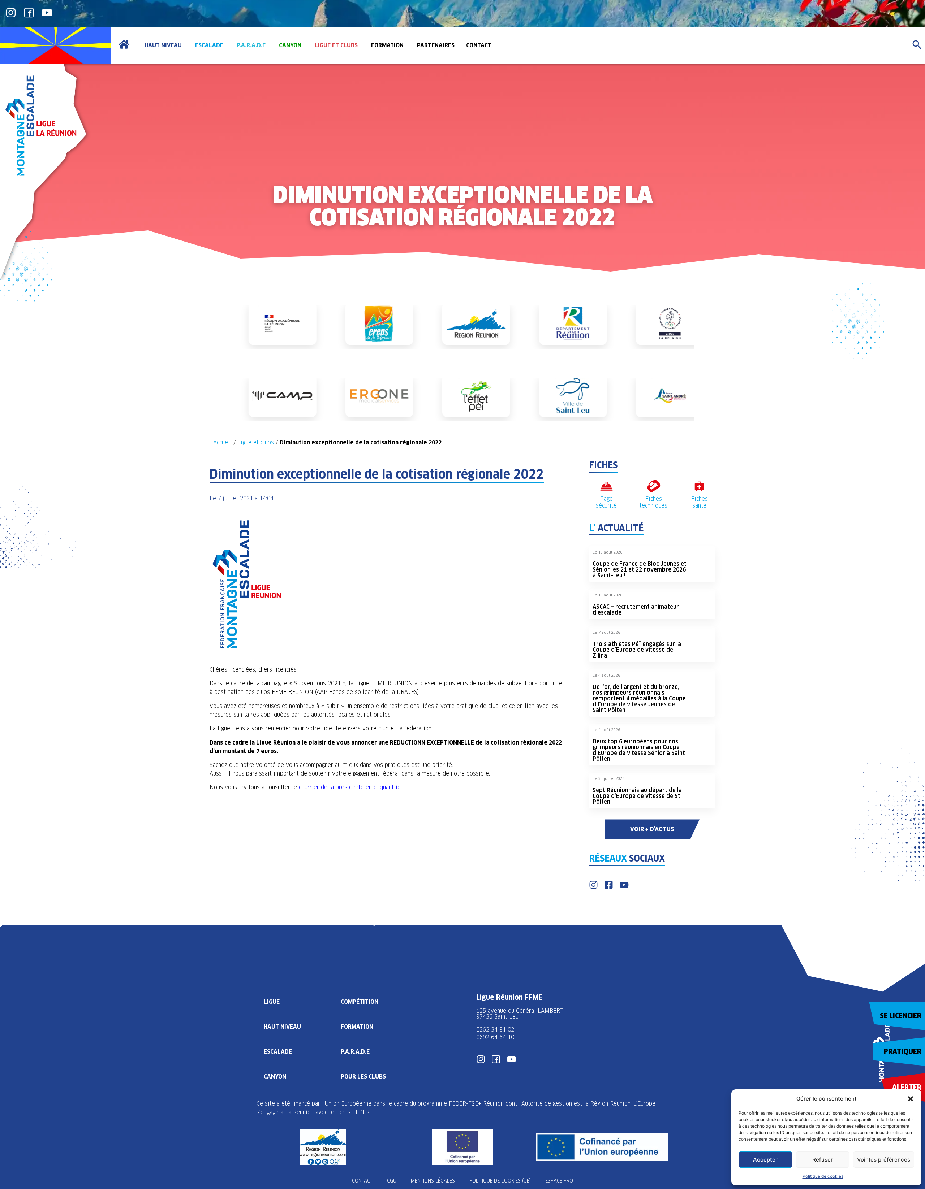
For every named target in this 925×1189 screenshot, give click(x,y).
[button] (910, 1098)
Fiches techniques (653, 502)
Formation (357, 1026)
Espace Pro (559, 1180)
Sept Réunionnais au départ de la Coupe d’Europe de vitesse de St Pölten (637, 796)
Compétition (359, 1002)
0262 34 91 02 (495, 1029)
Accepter (765, 1159)
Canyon (275, 1076)
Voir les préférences (883, 1159)
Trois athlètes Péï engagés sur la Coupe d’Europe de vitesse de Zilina (637, 649)
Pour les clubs (363, 1076)
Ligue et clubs (255, 442)
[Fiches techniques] (653, 486)
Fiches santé (699, 502)
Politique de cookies (823, 1176)
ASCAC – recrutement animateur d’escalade (636, 609)
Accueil (222, 442)
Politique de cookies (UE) (500, 1180)
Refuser (822, 1159)
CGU (391, 1180)
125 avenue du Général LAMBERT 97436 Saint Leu (520, 1013)
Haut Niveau (282, 1026)
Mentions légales (433, 1180)
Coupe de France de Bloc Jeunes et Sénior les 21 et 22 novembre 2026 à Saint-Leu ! (640, 569)
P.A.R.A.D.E (355, 1051)
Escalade (278, 1051)
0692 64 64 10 (495, 1037)
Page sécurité (606, 502)
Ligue (272, 1002)
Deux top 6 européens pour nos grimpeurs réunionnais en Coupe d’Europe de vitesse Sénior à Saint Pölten (639, 750)
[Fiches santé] (699, 486)
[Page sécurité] (606, 486)
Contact (362, 1180)
